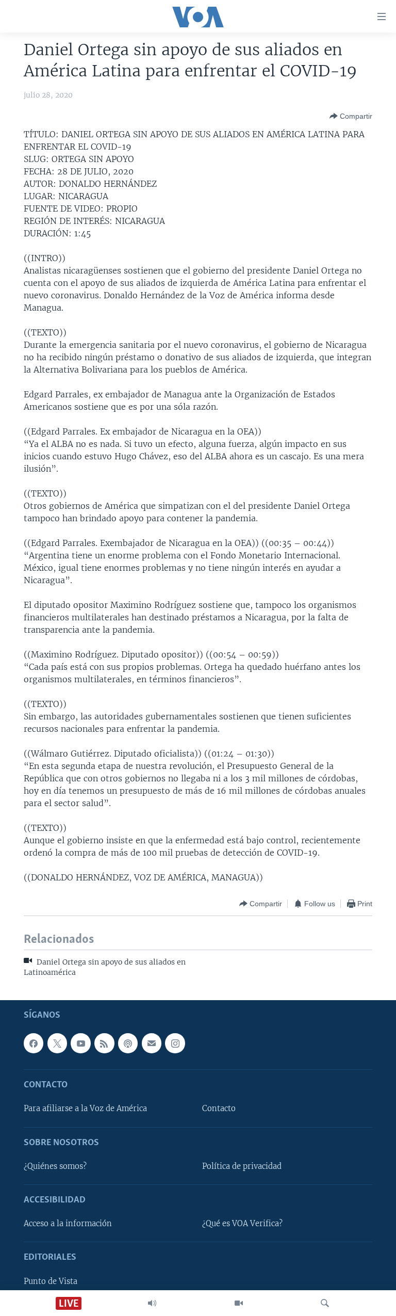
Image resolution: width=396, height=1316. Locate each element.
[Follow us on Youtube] (80, 1043)
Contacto (219, 1109)
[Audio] (152, 1303)
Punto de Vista (50, 1281)
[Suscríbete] (151, 1043)
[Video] (238, 1303)
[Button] (350, 116)
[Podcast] (128, 1043)
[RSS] (104, 1043)
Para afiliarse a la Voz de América (85, 1109)
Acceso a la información (68, 1223)
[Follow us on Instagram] (175, 1043)
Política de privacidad (242, 1166)
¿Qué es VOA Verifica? (242, 1223)
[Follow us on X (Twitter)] (57, 1043)
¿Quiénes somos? (55, 1166)
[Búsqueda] (324, 1303)
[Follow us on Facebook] (33, 1043)
